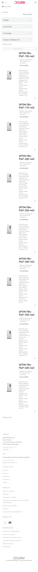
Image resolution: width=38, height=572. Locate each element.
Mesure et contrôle (8, 491)
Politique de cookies (9, 534)
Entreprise (6, 479)
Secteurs (5, 470)
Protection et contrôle (9, 497)
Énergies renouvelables (10, 506)
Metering (5, 494)
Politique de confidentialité (11, 531)
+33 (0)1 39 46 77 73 (9, 447)
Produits (5, 473)
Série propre (7, 6)
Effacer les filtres (27, 14)
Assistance (6, 476)
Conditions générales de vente (12, 540)
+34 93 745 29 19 (8, 460)
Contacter (6, 449)
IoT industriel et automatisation (12, 512)
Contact (5, 482)
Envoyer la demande (9, 462)
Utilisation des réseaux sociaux (12, 537)
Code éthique (7, 546)
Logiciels (5, 509)
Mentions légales (8, 543)
